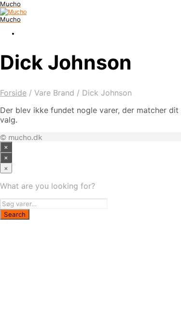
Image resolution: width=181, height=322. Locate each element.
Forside (13, 93)
